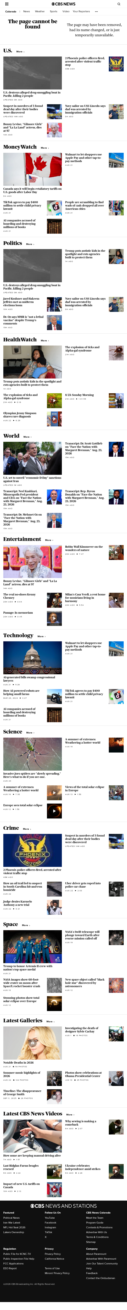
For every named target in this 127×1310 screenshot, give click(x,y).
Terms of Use (52, 1268)
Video (66, 11)
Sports (54, 11)
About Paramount (96, 1254)
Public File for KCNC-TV (17, 1254)
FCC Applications (13, 1263)
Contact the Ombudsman (100, 1278)
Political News (11, 1218)
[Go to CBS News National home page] (63, 4)
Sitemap (91, 1242)
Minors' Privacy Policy (57, 1273)
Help (89, 1268)
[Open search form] (118, 4)
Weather (40, 11)
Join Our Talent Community (102, 1263)
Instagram (50, 1227)
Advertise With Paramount (101, 1258)
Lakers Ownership (13, 1232)
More (19, 51)
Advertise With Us (96, 1232)
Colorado (10, 11)
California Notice (54, 1258)
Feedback (92, 1273)
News (26, 11)
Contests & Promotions (99, 1227)
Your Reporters (81, 11)
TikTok (48, 1232)
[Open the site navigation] (24, 3)
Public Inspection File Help (18, 1258)
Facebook (50, 1222)
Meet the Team (94, 1218)
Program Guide (94, 1222)
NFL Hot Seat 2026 (14, 1227)
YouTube (50, 1218)
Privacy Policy (53, 1254)
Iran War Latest (11, 1222)
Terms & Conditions (97, 1237)
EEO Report (10, 1268)
